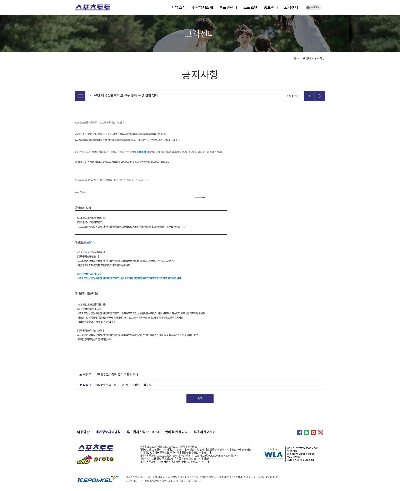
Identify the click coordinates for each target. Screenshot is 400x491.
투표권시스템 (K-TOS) (143, 432)
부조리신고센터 (205, 432)
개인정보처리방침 (108, 432)
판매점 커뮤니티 (176, 432)
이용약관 (83, 432)
